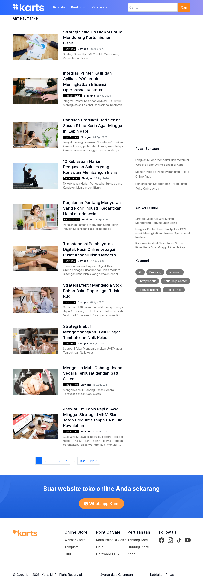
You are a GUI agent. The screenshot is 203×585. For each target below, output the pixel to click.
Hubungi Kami (138, 547)
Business (69, 48)
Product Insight (72, 95)
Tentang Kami (137, 540)
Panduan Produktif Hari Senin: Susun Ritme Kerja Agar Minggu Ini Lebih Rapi (160, 245)
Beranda (59, 7)
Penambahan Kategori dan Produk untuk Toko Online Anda (161, 186)
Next (93, 461)
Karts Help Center (175, 281)
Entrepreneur (71, 178)
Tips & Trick (71, 137)
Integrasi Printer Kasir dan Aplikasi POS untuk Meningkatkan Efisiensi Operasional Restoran (162, 233)
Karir (131, 554)
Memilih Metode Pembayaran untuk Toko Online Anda (162, 174)
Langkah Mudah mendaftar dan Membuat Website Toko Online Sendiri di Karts (162, 162)
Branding (155, 272)
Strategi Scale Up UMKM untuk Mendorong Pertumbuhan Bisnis (156, 220)
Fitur (67, 554)
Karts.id (47, 575)
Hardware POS (107, 554)
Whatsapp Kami (104, 503)
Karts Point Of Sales (111, 540)
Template (71, 547)
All (140, 272)
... (74, 461)
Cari (184, 7)
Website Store (74, 540)
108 (82, 461)
